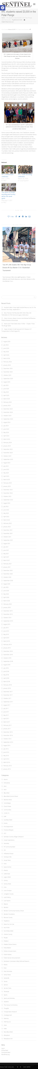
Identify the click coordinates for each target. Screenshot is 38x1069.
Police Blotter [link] (7, 948)
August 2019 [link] (6, 624)
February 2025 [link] (7, 402)
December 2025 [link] (8, 368)
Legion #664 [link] (7, 877)
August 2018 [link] (6, 665)
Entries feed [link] (4, 1050)
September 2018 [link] (8, 661)
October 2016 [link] (7, 739)
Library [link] (6, 880)
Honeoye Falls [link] (7, 857)
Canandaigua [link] (7, 803)
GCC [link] (5, 833)
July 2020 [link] (6, 587)
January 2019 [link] (7, 648)
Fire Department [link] (8, 826)
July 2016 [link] (6, 749)
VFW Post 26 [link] (7, 1022)
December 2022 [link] (8, 490)
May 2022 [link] (6, 513)
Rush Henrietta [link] (8, 971)
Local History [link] (7, 897)
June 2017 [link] (6, 712)
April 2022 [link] (6, 516)
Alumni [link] (6, 779)
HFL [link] (17, 29)
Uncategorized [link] (8, 1015)
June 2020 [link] (6, 591)
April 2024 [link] (6, 436)
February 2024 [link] (7, 442)
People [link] (6, 938)
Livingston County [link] (8, 894)
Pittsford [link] (6, 941)
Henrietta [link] (6, 843)
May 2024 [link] (6, 432)
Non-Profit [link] (6, 927)
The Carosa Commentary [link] (11, 1005)
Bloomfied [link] (6, 793)
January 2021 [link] (7, 567)
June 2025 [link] (6, 389)
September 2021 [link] (8, 540)
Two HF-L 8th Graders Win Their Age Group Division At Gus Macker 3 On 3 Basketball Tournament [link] (17, 267)
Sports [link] (5, 995)
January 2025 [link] (7, 405)
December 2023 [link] (8, 449)
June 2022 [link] (6, 510)
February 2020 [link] (7, 604)
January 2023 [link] (7, 486)
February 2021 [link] (7, 564)
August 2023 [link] (6, 463)
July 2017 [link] (6, 708)
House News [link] (7, 860)
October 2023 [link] (7, 456)
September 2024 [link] (8, 419)
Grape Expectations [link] (9, 840)
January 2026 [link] (7, 365)
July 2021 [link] (6, 547)
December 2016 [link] (8, 732)
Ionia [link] (5, 863)
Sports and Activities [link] (23, 29)
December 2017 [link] (8, 692)
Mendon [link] (6, 907)
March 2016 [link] (6, 762)
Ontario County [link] (8, 934)
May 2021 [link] (6, 553)
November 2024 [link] (8, 412)
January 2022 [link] (7, 527)
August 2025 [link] (6, 382)
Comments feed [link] (5, 1052)
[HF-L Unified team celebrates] (9, 169)
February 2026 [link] (7, 362)
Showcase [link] (6, 991)
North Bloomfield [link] (8, 931)
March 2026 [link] (6, 358)
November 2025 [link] (8, 372)
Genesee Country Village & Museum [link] (14, 837)
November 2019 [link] (8, 614)
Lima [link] (5, 887)
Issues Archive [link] (7, 867)
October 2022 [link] (7, 496)
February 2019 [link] (7, 644)
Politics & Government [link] (10, 951)
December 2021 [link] (8, 530)
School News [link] (7, 975)
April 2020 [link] (6, 597)
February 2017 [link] (7, 725)
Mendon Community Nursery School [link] (14, 911)
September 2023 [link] (8, 459)
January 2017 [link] (7, 729)
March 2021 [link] (6, 560)
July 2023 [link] (6, 466)
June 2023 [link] (6, 469)
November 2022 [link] (8, 493)
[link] (2, 7)
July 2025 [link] (6, 385)
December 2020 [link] (8, 570)
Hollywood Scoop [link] (8, 853)
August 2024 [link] (6, 422)
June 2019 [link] (6, 631)
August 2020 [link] (6, 584)
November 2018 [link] (8, 654)
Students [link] (6, 1001)
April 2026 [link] (6, 355)
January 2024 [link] (7, 446)
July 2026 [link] (6, 345)
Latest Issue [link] (7, 874)
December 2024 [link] (8, 409)
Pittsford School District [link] (10, 944)
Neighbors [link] (7, 921)
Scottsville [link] (6, 978)
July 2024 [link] (6, 426)
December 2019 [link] (8, 611)
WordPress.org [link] (5, 1054)
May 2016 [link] (6, 755)
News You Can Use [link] (9, 924)
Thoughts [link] (6, 1008)
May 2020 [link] (6, 594)
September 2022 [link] (8, 500)
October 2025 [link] (7, 375)
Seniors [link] (6, 985)
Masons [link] (6, 904)
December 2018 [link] (8, 651)
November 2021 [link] (8, 533)
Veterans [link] (6, 1018)
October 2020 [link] (7, 577)
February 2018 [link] (7, 685)
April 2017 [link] (6, 718)
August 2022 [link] (6, 503)
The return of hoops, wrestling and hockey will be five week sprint (8, 195)
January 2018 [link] (7, 688)
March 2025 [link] (6, 399)
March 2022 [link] (6, 520)
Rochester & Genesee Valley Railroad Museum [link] (16, 961)
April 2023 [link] (6, 476)
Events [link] (5, 823)
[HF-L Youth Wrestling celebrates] (25, 169)
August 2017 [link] (6, 705)
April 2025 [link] (6, 395)
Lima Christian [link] (8, 890)
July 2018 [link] (6, 668)
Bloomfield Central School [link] (11, 796)
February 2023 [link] (7, 483)
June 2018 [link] (6, 671)
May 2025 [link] (6, 392)
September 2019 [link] (8, 621)
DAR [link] (5, 816)
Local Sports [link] (7, 901)
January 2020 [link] (7, 607)
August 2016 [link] (6, 745)
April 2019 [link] (6, 638)
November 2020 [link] (8, 574)
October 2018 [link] (7, 658)
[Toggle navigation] (34, 4)
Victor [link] (5, 1025)
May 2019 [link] (6, 634)
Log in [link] (3, 1048)
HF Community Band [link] (9, 847)
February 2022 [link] (7, 523)
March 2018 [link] (6, 681)
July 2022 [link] (6, 506)
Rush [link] (5, 968)
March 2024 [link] (6, 439)
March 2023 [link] (6, 479)
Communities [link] (7, 810)
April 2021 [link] (6, 557)
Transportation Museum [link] (10, 1012)
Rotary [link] (5, 964)
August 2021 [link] (6, 543)
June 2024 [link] (6, 429)
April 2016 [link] (6, 759)
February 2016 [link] (7, 766)
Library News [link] (7, 884)
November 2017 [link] (8, 695)
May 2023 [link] (6, 473)
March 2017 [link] (6, 722)
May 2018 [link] (6, 675)
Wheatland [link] (7, 1035)
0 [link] (29, 29)
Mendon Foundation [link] (9, 914)
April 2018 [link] (6, 678)
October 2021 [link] (7, 537)
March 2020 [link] (6, 601)
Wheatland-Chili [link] (8, 1039)
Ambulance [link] (7, 783)
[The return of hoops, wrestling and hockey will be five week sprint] (9, 187)
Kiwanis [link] (6, 870)
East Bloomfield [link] (8, 820)
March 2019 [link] (6, 641)
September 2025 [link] (8, 378)
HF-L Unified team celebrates (7, 175)
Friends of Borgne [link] (8, 830)
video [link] (5, 1028)
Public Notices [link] (7, 954)
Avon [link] (5, 786)
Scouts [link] (5, 981)
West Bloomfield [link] (8, 1032)
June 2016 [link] (6, 752)
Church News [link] (7, 806)
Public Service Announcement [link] (12, 958)
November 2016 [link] (8, 735)
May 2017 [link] (6, 715)
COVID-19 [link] (6, 813)
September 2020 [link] (8, 580)
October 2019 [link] (7, 617)
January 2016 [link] (7, 769)
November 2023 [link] (8, 453)
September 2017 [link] (8, 702)
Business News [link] (8, 800)
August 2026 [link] (6, 341)
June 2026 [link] (6, 348)
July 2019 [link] (6, 628)
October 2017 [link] (7, 698)
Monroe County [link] (8, 917)
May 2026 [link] (6, 352)
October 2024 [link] (7, 415)
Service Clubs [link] (7, 988)
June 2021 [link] (6, 550)
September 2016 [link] (8, 742)
